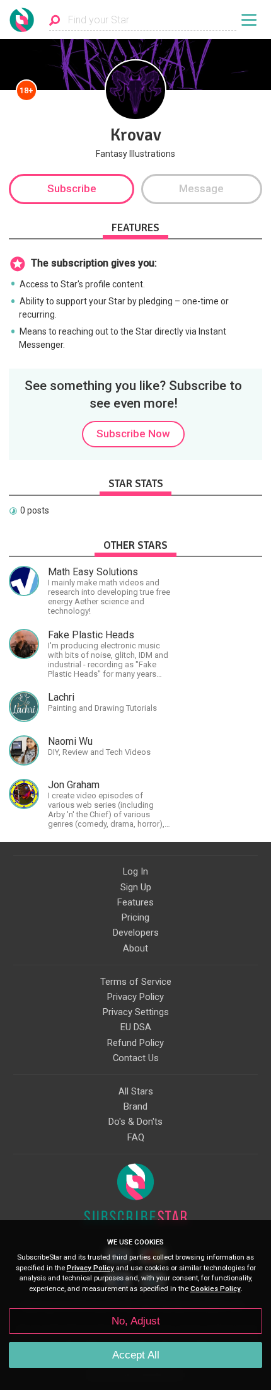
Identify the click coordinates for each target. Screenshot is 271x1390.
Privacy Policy (135, 996)
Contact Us (136, 1058)
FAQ (135, 1137)
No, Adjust (136, 1321)
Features (135, 902)
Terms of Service (135, 981)
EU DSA (135, 1027)
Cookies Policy (215, 1289)
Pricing (135, 917)
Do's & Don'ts (135, 1121)
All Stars (135, 1091)
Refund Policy (135, 1042)
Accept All (135, 1355)
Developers (136, 932)
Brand (135, 1106)
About (135, 948)
